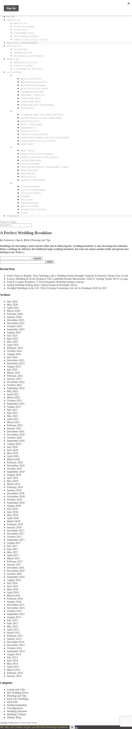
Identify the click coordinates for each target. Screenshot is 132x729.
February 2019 (15, 487)
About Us (13, 20)
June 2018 (12, 511)
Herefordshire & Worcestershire (45, 137)
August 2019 (14, 474)
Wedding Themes (16, 714)
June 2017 (12, 549)
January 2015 (14, 638)
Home (11, 16)
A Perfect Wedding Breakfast (26, 233)
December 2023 (15, 360)
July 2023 (12, 369)
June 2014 (12, 660)
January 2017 (14, 564)
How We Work (24, 26)
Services (13, 59)
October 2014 (14, 648)
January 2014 (14, 675)
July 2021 (12, 409)
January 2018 (14, 527)
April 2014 (13, 666)
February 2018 (15, 524)
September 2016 (16, 576)
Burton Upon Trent (35, 88)
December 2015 (15, 604)
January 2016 (14, 601)
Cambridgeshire (32, 91)
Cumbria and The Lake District (42, 114)
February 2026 (15, 313)
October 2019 (14, 468)
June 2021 (12, 412)
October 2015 (14, 611)
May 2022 (12, 391)
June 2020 (12, 450)
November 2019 (16, 465)
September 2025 (16, 329)
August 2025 (14, 332)
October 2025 (14, 326)
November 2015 (16, 607)
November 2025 (16, 323)
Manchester (29, 170)
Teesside (27, 199)
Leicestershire (31, 160)
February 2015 (15, 635)
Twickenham (29, 203)
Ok (72, 727)
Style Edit (21, 29)
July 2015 (12, 620)
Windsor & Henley (34, 209)
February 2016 (15, 598)
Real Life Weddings (18, 698)
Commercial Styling (28, 69)
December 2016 (15, 567)
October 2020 (14, 437)
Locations (14, 72)
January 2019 (14, 490)
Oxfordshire (30, 186)
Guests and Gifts (16, 689)
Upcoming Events (26, 36)
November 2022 (16, 381)
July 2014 (12, 657)
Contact (13, 216)
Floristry (21, 49)
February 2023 (15, 375)
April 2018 (13, 518)
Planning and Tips (41, 240)
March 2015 (13, 632)
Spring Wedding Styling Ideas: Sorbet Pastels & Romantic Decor (42, 285)
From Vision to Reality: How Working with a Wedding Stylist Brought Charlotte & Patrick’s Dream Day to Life (67, 275)
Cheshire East (31, 98)
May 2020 (12, 453)
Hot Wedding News (18, 692)
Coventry (28, 108)
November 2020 (16, 434)
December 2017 (15, 530)
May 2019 (12, 481)
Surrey (26, 196)
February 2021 (15, 425)
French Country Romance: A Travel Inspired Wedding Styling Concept (45, 281)
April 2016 (13, 592)
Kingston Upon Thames (37, 154)
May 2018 (12, 515)
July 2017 (12, 546)
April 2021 (13, 419)
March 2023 (13, 372)
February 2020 (15, 462)
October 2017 (14, 536)
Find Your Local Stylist (31, 39)
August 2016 (14, 580)
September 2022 (16, 388)
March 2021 (13, 422)
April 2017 (13, 555)
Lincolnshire (30, 163)
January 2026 (14, 316)
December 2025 (15, 320)
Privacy (34, 723)
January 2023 (14, 378)
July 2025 (12, 335)
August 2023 (14, 366)
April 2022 (13, 394)
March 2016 (13, 595)
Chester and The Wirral (38, 105)
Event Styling (23, 65)
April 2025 (13, 344)
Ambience (8, 240)
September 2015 (16, 614)
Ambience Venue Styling (21, 723)
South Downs (31, 193)
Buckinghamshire (33, 85)
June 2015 (12, 623)
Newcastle (28, 176)
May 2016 (12, 589)
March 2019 (13, 484)
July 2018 (12, 508)
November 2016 (16, 570)
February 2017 (15, 561)
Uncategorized (15, 708)
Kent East (27, 144)
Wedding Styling (26, 62)
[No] (76, 727)
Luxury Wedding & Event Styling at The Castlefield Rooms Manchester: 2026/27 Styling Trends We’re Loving (67, 278)
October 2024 (14, 351)
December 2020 (15, 431)
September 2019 (16, 471)
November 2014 (16, 645)
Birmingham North (34, 82)
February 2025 (15, 347)
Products (14, 46)
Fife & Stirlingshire (34, 134)
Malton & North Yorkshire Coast (45, 167)
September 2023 (16, 363)
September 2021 (16, 403)
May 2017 (12, 552)
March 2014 (13, 669)
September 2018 (16, 502)
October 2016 (14, 573)
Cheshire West (31, 101)
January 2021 (14, 428)
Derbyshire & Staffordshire (41, 118)
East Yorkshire (32, 124)
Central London (33, 95)
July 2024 (12, 357)
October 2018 (14, 499)
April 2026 (13, 307)
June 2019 (12, 477)
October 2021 (14, 400)
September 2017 (16, 539)
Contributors (24, 33)
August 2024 (14, 354)
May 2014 (12, 663)
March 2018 (13, 521)
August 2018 (14, 505)
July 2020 (12, 446)
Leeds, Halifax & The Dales (39, 157)
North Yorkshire (33, 180)
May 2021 (12, 416)
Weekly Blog (14, 717)
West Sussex (30, 206)
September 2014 (16, 651)
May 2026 (12, 304)
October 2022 (14, 385)
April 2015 (13, 629)
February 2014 (15, 672)
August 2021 (14, 406)
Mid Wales (28, 173)
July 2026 (12, 301)
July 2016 (12, 583)
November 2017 (16, 533)
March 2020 (13, 459)
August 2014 (14, 654)
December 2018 (15, 493)
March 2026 (13, 310)
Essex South (30, 131)
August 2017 (14, 542)
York (24, 212)
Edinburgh (28, 127)
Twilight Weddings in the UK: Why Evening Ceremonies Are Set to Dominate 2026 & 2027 (57, 288)
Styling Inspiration (17, 705)
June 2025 (12, 338)
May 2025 (12, 341)
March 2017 (13, 558)
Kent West (28, 150)
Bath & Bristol (31, 78)
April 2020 (13, 456)
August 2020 (14, 443)
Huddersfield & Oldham (38, 140)
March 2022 (13, 397)
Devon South (30, 121)
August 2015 (14, 617)
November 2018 (16, 496)
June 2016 (12, 586)
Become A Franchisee (22, 42)
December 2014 (15, 641)
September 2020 (16, 440)
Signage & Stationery (29, 56)
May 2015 (12, 626)
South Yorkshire (33, 189)
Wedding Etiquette (17, 711)
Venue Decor (23, 52)
